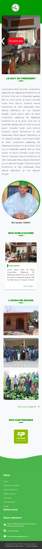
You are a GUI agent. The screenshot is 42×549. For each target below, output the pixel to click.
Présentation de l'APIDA (11, 485)
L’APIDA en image (9, 494)
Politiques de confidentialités (14, 546)
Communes (7, 498)
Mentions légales (31, 546)
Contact (6, 506)
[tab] (17, 68)
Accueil (6, 481)
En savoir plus (16, 41)
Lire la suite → (29, 286)
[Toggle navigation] (38, 7)
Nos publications (9, 502)
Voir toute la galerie (27, 407)
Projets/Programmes (10, 490)
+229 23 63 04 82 (12, 531)
